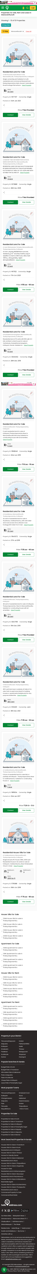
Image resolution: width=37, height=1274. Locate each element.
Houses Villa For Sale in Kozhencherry (13, 1184)
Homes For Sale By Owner (9, 1155)
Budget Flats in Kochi (8, 1067)
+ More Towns (23, 1109)
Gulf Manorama (17, 1221)
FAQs (28, 1271)
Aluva (21, 1096)
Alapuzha (4, 1044)
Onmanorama (6, 1219)
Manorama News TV (20, 1219)
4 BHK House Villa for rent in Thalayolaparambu (13, 995)
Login (33, 8)
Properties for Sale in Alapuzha (11, 1132)
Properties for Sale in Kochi (10, 1119)
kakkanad (22, 1098)
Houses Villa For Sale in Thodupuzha (13, 1187)
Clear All (28, 31)
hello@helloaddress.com (13, 1259)
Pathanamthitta (24, 1044)
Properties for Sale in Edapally (11, 1129)
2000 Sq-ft (11, 878)
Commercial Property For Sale (11, 1192)
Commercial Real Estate (9, 1195)
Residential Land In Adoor (9, 1190)
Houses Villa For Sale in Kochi (10, 1147)
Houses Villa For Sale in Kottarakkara (13, 1179)
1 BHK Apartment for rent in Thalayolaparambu (12, 1013)
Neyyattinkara (5, 1109)
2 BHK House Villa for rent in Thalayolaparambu (13, 990)
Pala (2, 1103)
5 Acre (10, 787)
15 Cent (10, 352)
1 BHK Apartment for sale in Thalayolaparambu (12, 955)
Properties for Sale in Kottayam (11, 1124)
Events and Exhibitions (8, 1231)
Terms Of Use (21, 1271)
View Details (26, 115)
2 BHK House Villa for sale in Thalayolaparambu (13, 931)
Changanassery (6, 1098)
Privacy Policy (12, 1271)
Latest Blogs (16, 1228)
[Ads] (18, 2)
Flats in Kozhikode (7, 1078)
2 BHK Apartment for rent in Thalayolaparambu (13, 1019)
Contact (10, 115)
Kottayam (4, 1046)
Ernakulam (4, 1049)
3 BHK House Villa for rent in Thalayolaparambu (13, 978)
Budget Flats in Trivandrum (10, 1070)
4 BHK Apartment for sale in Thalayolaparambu (13, 966)
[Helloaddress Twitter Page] (5, 1210)
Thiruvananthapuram (8, 1041)
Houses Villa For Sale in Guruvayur (12, 1174)
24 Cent (10, 92)
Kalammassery (24, 1101)
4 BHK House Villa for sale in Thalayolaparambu (13, 937)
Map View (7, 25)
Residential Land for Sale (14, 72)
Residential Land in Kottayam (10, 1150)
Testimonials (26, 1228)
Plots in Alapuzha (7, 1075)
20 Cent (10, 531)
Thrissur (21, 1049)
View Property (26, 85)
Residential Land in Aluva (9, 1161)
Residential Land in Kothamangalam (13, 1171)
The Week (17, 1224)
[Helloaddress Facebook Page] (2, 1210)
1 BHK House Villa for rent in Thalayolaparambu (12, 984)
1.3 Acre (10, 179)
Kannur (3, 1057)
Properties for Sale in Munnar (10, 1135)
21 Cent (10, 266)
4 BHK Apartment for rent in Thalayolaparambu (13, 1025)
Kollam (21, 1041)
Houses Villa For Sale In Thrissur (11, 1153)
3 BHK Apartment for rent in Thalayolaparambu (13, 1007)
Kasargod (22, 1057)
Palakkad (4, 1052)
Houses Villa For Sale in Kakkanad (12, 1158)
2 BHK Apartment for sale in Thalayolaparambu (13, 960)
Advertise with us (6, 1234)
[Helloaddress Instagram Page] (8, 1210)
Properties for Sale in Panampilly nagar (14, 1127)
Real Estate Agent (7, 1182)
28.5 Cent (11, 702)
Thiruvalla (4, 1106)
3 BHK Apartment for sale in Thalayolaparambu (13, 949)
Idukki (21, 1046)
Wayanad (22, 1054)
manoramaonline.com (22, 1266)
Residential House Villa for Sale (16, 852)
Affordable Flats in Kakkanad (10, 1072)
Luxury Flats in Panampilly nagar (11, 1083)
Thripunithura (23, 1106)
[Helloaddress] (7, 8)
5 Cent (10, 446)
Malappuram (23, 1052)
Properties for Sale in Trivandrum (12, 1122)
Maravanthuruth (16, 31)
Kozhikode (4, 1054)
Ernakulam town (24, 1093)
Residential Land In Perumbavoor (12, 1176)
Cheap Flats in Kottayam (9, 1080)
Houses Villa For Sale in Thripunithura (13, 1163)
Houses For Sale (6, 1169)
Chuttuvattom (6, 1221)
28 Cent (10, 616)
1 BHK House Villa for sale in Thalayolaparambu (12, 925)
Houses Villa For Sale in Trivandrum (12, 1145)
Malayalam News (19, 1216)
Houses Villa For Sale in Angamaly (12, 1166)
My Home (21, 1231)
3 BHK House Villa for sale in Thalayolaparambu (13, 919)
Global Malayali (6, 1224)
